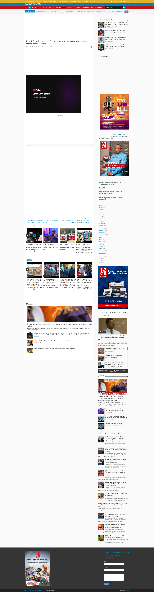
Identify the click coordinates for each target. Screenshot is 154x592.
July (100, 239)
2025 (100, 207)
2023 (100, 212)
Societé (79, 1)
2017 (100, 225)
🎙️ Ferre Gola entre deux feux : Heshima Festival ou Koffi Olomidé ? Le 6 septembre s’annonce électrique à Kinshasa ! (111, 398)
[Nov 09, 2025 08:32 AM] (99, 11)
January (101, 253)
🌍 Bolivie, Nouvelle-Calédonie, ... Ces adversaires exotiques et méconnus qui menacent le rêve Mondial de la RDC (115, 32)
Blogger (128, 590)
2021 (100, 216)
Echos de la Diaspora (57, 7)
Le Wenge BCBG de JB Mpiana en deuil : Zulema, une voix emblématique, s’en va (54, 341)
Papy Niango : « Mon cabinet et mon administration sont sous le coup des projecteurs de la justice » (114, 438)
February (101, 251)
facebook (113, 1)
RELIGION (86, 1)
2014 (100, 260)
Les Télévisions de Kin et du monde (92, 7)
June (100, 241)
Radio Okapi (73, 1)
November (101, 230)
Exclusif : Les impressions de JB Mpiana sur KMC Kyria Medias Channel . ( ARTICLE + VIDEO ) (116, 410)
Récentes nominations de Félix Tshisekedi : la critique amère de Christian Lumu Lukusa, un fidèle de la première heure (116, 514)
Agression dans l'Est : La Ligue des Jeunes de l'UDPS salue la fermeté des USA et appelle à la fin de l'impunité (67, 11)
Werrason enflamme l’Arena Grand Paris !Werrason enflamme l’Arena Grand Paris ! (55, 348)
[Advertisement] (59, 27)
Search (124, 7)
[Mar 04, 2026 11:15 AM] (36, 11)
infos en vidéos (41, 46)
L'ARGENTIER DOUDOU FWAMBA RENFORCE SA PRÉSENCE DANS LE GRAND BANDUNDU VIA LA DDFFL (116, 450)
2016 (100, 256)
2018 (100, 223)
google (116, 1)
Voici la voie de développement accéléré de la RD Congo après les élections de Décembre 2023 (112, 337)
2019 (100, 221)
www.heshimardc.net (112, 184)
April (100, 246)
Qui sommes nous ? (30, 1)
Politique (34, 7)
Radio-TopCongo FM (63, 1)
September (101, 234)
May (100, 244)
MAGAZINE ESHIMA (119, 135)
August (100, 237)
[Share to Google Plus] (41, 276)
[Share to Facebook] (36, 276)
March (100, 248)
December (101, 228)
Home (29, 7)
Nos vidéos (47, 46)
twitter (111, 1)
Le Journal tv (77, 7)
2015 (100, 258)
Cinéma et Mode (52, 1)
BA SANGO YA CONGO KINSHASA (33, 3)
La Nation (39, 1)
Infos (43, 7)
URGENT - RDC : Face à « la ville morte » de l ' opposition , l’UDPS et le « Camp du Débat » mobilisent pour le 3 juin (116, 24)
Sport (45, 1)
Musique (69, 7)
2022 (100, 214)
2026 (100, 205)
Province (93, 1)
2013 (100, 263)
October (101, 232)
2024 (100, 209)
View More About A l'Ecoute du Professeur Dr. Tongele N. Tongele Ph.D (113, 371)
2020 (100, 219)
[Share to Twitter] (38, 276)
